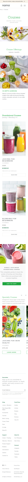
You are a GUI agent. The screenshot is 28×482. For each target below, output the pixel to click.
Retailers (4, 446)
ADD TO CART (12, 283)
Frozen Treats (5, 421)
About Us (16, 435)
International (5, 449)
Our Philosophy (18, 438)
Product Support (6, 443)
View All (16, 419)
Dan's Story (17, 440)
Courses (6, 9)
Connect (16, 445)
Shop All (4, 430)
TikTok (16, 457)
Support (4, 435)
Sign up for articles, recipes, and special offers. (13, 1)
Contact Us (5, 455)
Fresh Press (17, 402)
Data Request (16, 468)
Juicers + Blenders (6, 405)
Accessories (5, 412)
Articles (16, 408)
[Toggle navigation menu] (25, 5)
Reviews (16, 417)
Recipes (16, 411)
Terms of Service (18, 392)
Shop (1, 9)
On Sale (4, 427)
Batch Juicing (5, 418)
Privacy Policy (5, 394)
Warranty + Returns (7, 440)
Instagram (16, 448)
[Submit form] (25, 390)
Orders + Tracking (6, 438)
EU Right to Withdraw (6, 476)
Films (15, 414)
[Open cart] (21, 5)
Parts (3, 424)
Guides (16, 405)
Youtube (16, 451)
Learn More (11, 352)
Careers (4, 452)
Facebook (16, 454)
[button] (2, 74)
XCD (5, 465)
